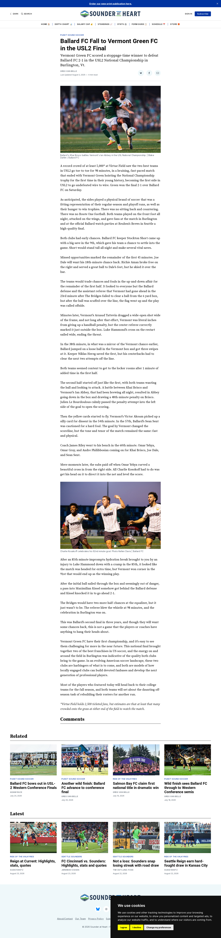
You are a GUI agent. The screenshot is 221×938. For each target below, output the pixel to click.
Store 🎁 (175, 24)
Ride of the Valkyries (125, 779)
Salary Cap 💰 (85, 24)
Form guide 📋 (139, 24)
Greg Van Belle (68, 71)
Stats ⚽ (122, 24)
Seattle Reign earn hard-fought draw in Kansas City (186, 863)
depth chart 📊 (63, 24)
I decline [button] (136, 927)
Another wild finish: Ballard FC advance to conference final (83, 787)
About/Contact (65, 918)
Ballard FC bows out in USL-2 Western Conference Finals (33, 785)
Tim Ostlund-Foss (123, 870)
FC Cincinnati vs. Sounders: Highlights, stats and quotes (84, 863)
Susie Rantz (16, 870)
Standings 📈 (105, 24)
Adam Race (16, 792)
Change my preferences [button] (158, 927)
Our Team (80, 918)
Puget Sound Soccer (72, 35)
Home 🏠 (45, 24)
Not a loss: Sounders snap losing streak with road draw (136, 863)
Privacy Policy (96, 918)
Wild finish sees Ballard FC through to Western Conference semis (185, 787)
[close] (217, 3)
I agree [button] (123, 927)
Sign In (188, 14)
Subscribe (203, 13)
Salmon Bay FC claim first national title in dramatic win (136, 785)
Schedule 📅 (158, 24)
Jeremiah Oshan (70, 870)
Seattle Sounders (71, 856)
